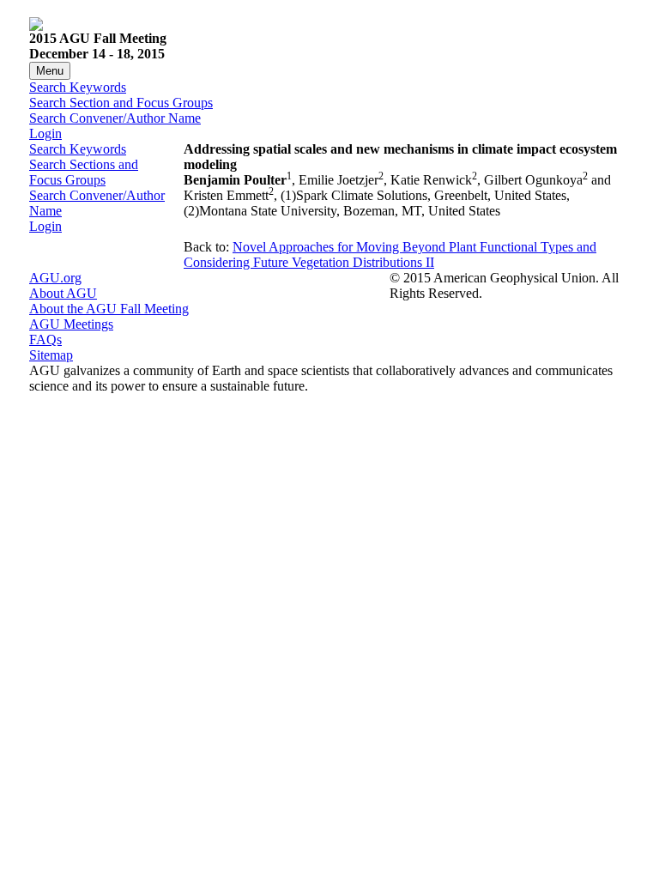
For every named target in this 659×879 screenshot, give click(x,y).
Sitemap (51, 355)
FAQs (45, 339)
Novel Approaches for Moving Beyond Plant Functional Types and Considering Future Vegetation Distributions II (390, 254)
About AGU (63, 293)
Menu (49, 70)
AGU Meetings (71, 324)
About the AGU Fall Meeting (109, 308)
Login (45, 133)
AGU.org (55, 277)
